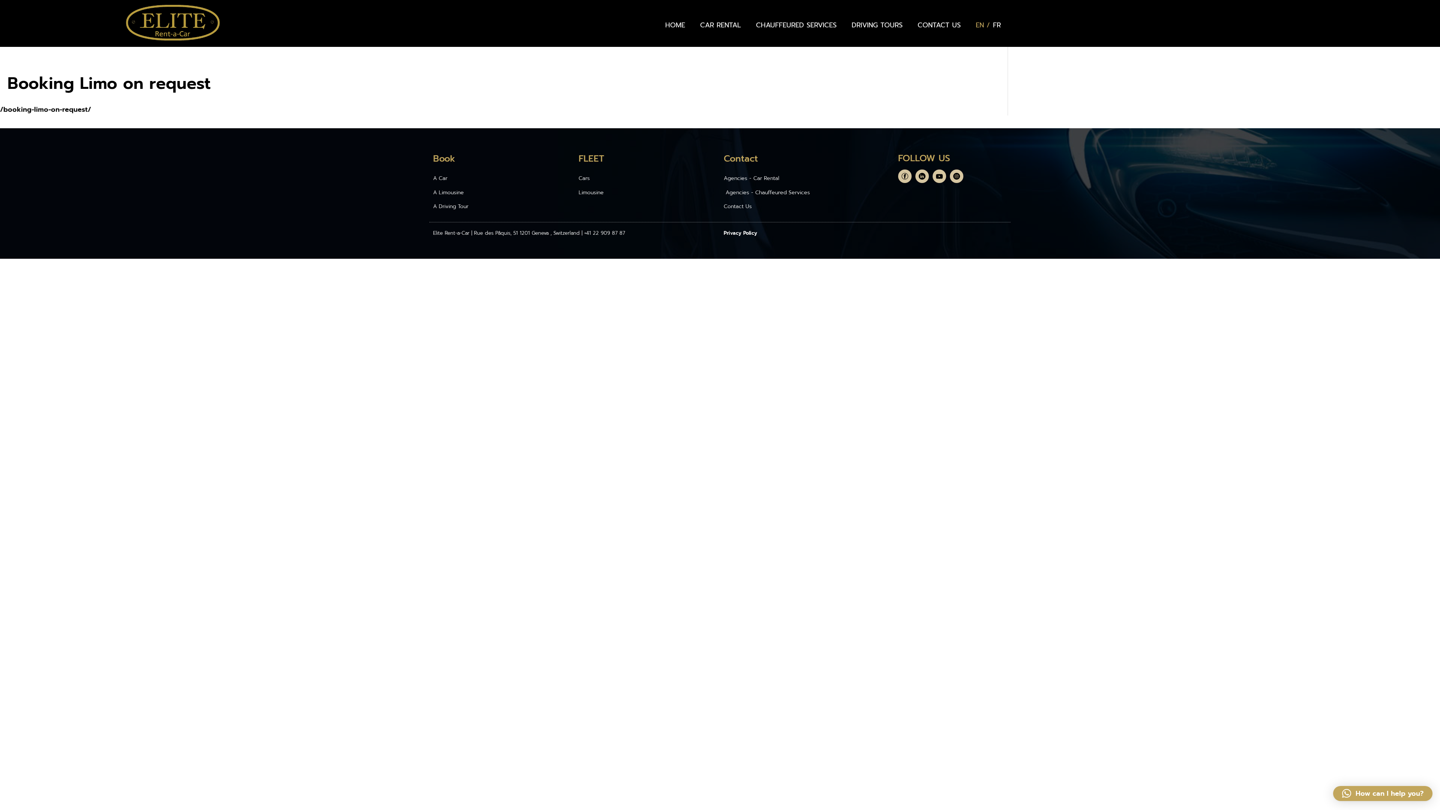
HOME (675, 25)
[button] (1382, 793)
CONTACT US (939, 25)
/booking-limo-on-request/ (45, 109)
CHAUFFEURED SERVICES (796, 25)
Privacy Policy (740, 233)
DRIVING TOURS (877, 25)
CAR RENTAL (720, 25)
